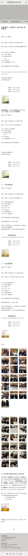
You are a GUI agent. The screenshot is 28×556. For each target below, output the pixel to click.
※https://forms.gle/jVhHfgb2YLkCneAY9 (12, 237)
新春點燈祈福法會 (16, 21)
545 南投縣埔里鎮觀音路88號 (8, 537)
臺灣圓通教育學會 (14, 2)
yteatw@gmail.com (6, 539)
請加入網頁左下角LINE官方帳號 (9, 545)
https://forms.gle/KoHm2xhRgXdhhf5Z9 (14, 489)
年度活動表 (4, 21)
